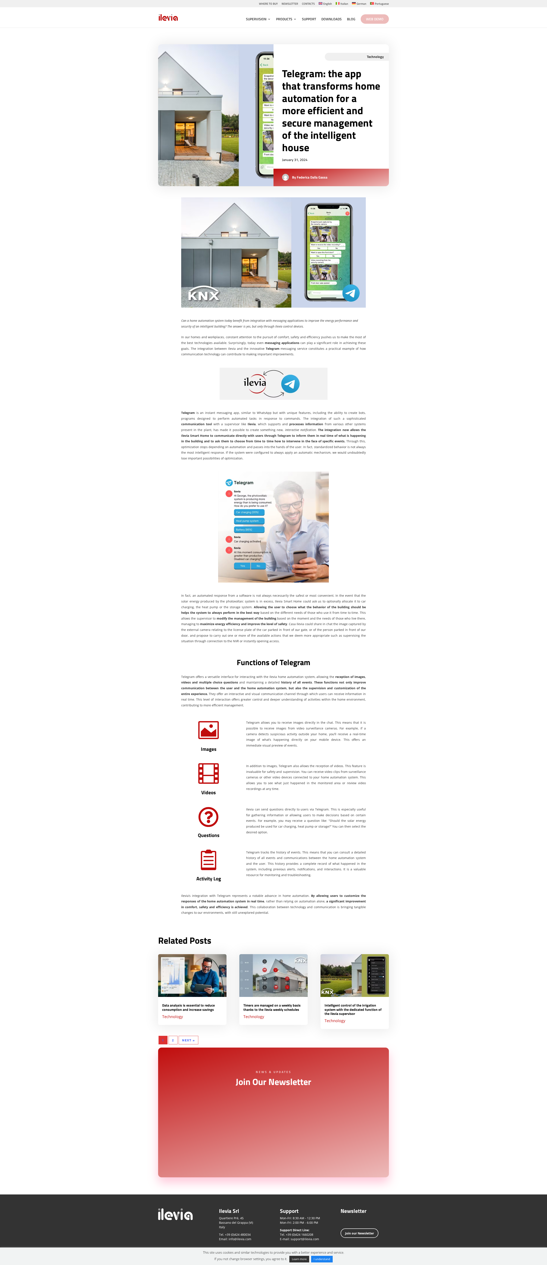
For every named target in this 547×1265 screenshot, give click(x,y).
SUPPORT (309, 20)
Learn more (299, 1259)
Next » (188, 1040)
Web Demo (375, 19)
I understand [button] (322, 1259)
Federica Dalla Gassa (312, 177)
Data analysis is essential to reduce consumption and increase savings (188, 1007)
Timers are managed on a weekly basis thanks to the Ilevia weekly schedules (272, 1007)
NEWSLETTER (290, 4)
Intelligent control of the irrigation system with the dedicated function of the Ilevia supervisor (353, 1009)
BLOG (351, 20)
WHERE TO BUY (268, 4)
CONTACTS (308, 4)
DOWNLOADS (331, 20)
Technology (172, 1016)
